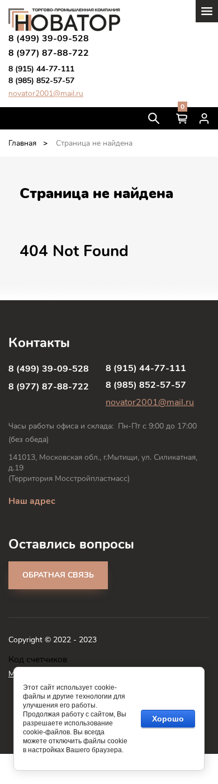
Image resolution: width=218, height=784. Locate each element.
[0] (181, 118)
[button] (58, 575)
